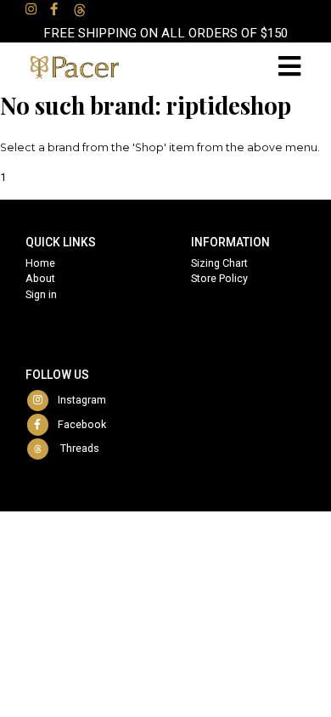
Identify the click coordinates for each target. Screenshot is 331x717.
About (40, 278)
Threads (74, 448)
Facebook (78, 424)
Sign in (41, 294)
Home (40, 263)
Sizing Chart (219, 263)
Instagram (78, 399)
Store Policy (219, 278)
